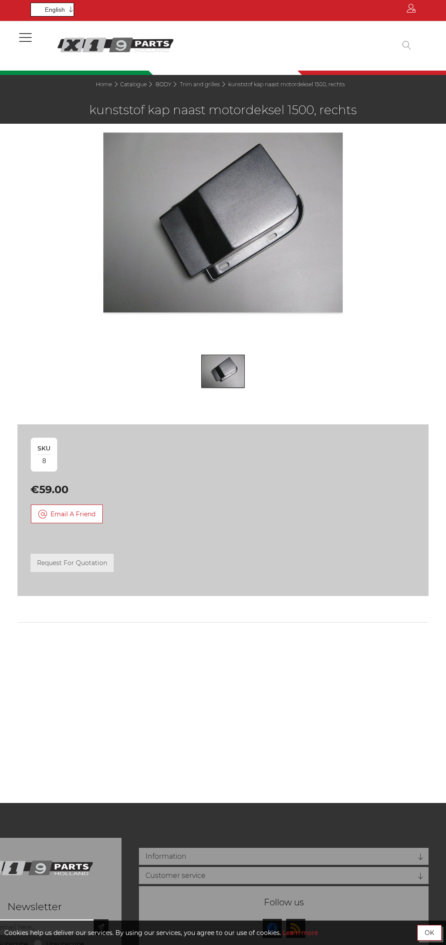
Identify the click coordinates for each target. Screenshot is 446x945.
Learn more (300, 933)
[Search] (407, 46)
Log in (411, 10)
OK (429, 933)
